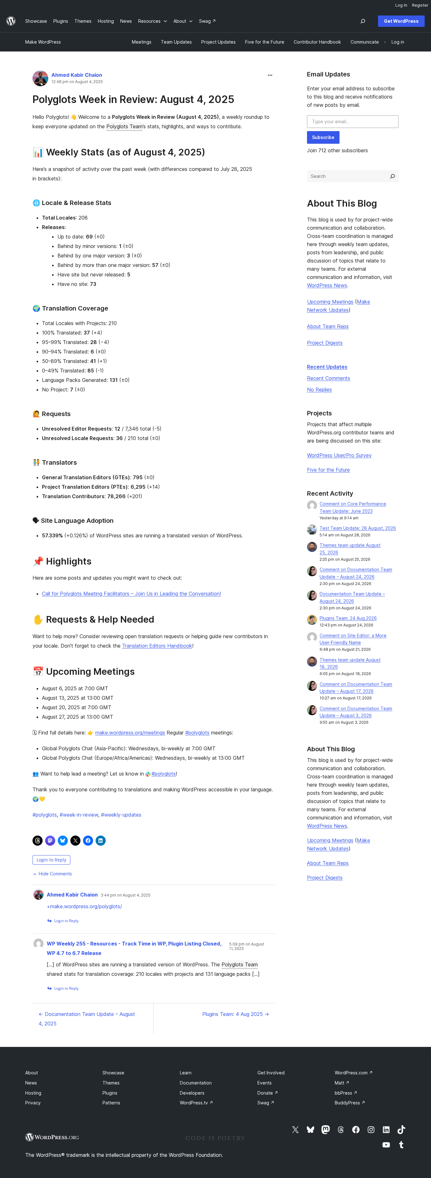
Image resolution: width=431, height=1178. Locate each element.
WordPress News (327, 285)
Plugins (110, 1093)
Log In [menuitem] (401, 5)
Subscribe (323, 137)
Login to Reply (51, 860)
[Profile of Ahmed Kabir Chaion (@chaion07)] (40, 79)
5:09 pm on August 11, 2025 (246, 946)
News (31, 1082)
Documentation (196, 1082)
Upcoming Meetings (330, 302)
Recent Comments (328, 378)
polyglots (44, 815)
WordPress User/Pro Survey (339, 455)
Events (264, 1082)
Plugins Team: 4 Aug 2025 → (235, 1014)
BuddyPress (350, 1102)
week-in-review (79, 815)
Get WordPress (401, 21)
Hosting (33, 1093)
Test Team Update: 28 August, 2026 (358, 528)
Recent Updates (327, 367)
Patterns (111, 1102)
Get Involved (271, 1072)
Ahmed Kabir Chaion (76, 75)
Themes (111, 1082)
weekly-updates (121, 815)
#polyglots (197, 732)
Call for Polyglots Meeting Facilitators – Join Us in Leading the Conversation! (131, 593)
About (31, 1072)
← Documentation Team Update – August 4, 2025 (86, 1019)
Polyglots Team (124, 126)
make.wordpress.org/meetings (130, 732)
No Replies (319, 389)
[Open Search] (363, 21)
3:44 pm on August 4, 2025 (126, 895)
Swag (266, 1102)
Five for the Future (328, 470)
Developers (192, 1093)
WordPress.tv (196, 1102)
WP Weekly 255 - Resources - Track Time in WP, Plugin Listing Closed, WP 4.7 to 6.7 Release (134, 948)
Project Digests (325, 343)
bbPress (346, 1093)
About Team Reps (328, 326)
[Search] (393, 176)
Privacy (33, 1102)
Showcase (113, 1072)
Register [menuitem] (420, 5)
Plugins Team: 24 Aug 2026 (348, 618)
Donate (267, 1093)
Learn (186, 1072)
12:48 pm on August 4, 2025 (77, 82)
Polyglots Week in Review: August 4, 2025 (133, 99)
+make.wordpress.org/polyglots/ (84, 906)
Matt (342, 1082)
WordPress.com (354, 1072)
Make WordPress (43, 42)
